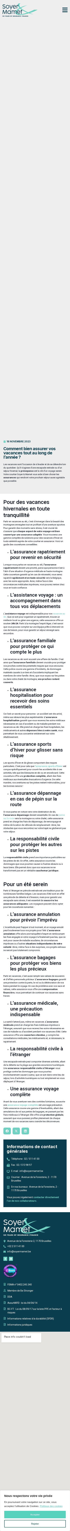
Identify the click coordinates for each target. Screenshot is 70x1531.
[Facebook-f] (5, 1259)
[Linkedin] (11, 1259)
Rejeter (35, 1523)
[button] (7, 1131)
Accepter (35, 1514)
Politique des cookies (51, 1506)
